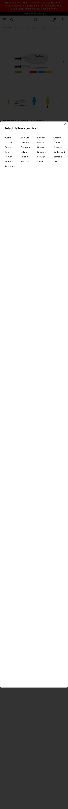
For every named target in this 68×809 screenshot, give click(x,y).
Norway (8, 156)
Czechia (9, 142)
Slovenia (25, 161)
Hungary (57, 147)
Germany (25, 147)
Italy (7, 152)
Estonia (41, 142)
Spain (40, 161)
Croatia (57, 137)
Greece (41, 147)
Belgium (25, 137)
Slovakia (9, 161)
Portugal (41, 156)
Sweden (57, 161)
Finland (57, 142)
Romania (57, 156)
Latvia (24, 152)
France (8, 147)
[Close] (65, 124)
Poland (24, 156)
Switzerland (10, 166)
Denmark (25, 142)
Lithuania (41, 152)
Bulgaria (41, 137)
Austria (8, 137)
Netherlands (58, 152)
